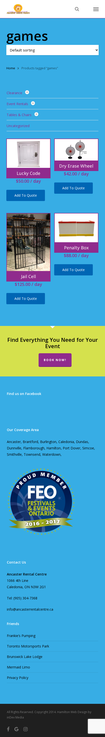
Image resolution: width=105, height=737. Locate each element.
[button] (96, 9)
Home (10, 68)
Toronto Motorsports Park (28, 646)
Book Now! (55, 360)
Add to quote (25, 195)
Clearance (14, 93)
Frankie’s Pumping (21, 635)
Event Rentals (17, 103)
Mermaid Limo (18, 667)
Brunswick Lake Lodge (24, 656)
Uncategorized (18, 125)
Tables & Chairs (19, 114)
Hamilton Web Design (72, 712)
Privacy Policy (17, 677)
